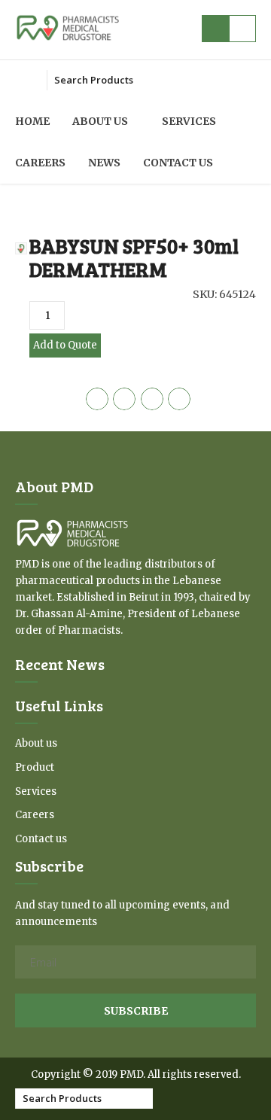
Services (189, 121)
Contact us (178, 162)
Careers (40, 162)
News (104, 162)
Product (34, 767)
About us (100, 121)
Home (32, 121)
